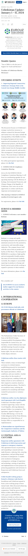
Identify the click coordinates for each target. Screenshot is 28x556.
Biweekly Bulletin (6, 7)
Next (23, 536)
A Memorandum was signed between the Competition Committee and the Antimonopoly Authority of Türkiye (13, 428)
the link (11, 163)
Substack (6, 552)
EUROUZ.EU (8, 37)
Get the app (22, 549)
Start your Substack (10, 549)
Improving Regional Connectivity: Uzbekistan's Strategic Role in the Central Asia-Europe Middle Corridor (13, 85)
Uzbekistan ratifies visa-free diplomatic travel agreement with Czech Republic (14, 399)
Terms (18, 543)
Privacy (14, 543)
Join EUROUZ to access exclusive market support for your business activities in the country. (14, 287)
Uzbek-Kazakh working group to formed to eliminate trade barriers (12, 478)
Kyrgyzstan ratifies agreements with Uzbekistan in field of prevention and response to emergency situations (13, 443)
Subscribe (19, 2)
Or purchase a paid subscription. (14, 528)
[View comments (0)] (8, 24)
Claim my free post (14, 525)
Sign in (24, 2)
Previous (6, 536)
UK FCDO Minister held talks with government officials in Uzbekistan (12, 308)
